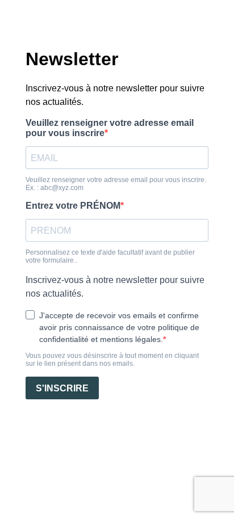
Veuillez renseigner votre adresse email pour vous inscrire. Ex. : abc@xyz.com (116, 184)
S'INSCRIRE (62, 388)
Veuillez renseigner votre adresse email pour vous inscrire (110, 128)
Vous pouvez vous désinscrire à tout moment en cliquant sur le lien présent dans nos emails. (112, 360)
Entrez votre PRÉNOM (73, 205)
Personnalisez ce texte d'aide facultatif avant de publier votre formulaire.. (110, 256)
